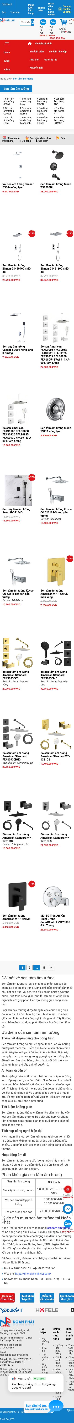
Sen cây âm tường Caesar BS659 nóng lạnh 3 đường (17, 350)
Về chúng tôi (45, 1341)
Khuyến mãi (36, 67)
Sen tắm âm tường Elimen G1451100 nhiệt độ (54, 268)
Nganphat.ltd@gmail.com (14, 1354)
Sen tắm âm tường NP (59, 111)
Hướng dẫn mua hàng (59, 1349)
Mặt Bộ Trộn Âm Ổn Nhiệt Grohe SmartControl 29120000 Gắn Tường (55, 920)
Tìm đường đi (45, 1357)
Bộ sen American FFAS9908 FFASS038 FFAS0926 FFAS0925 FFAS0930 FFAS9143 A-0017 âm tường (17, 434)
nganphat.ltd (68, 1196)
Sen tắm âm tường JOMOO (59, 120)
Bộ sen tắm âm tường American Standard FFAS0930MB (53, 675)
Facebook (7, 4)
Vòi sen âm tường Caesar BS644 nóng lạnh (18, 186)
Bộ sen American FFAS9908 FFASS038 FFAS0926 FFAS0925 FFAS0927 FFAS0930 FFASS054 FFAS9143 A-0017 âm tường (55, 354)
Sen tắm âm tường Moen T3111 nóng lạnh (55, 429)
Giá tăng (26, 140)
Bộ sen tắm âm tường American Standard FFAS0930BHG (15, 756)
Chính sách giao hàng (58, 1361)
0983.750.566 (68, 1230)
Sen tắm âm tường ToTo (8, 120)
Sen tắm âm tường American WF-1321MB (16, 917)
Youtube (14, 12)
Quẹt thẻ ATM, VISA (71, 1373)
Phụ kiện (34, 59)
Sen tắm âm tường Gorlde (42, 111)
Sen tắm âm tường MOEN (42, 101)
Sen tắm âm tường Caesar (8, 111)
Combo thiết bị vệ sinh (67, 9)
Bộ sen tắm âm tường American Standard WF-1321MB (17, 838)
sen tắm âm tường (58, 1228)
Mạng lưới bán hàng (31, 9)
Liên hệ (44, 1349)
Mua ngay (18, 197)
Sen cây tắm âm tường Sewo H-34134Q (16, 511)
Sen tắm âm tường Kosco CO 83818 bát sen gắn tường (18, 594)
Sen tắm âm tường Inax (25, 101)
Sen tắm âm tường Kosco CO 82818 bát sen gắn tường (56, 512)
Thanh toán (41, 9)
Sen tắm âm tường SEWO (8, 101)
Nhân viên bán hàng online (51, 9)
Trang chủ (29, 44)
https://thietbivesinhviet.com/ (33, 1273)
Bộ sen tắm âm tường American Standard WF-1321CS (55, 756)
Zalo (4, 12)
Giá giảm (43, 140)
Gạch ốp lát (50, 59)
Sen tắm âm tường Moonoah (25, 120)
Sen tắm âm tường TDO (59, 101)
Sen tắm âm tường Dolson (42, 120)
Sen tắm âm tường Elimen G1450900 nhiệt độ (16, 268)
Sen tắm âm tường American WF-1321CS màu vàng (54, 594)
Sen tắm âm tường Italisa (25, 111)
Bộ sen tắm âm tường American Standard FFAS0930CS (15, 675)
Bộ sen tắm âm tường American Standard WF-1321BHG (55, 838)
